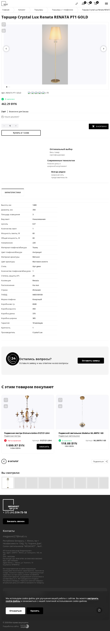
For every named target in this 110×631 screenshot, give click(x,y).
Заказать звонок (16, 521)
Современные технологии (61, 160)
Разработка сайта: (11, 626)
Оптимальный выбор (61, 149)
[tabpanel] (55, 54)
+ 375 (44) (15, 512)
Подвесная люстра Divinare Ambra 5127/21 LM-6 (26, 433)
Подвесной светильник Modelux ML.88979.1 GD (81, 433)
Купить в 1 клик (21, 132)
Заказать (44, 446)
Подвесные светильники (69, 436)
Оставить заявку (91, 360)
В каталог (12, 461)
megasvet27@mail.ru (15, 536)
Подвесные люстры (12, 436)
